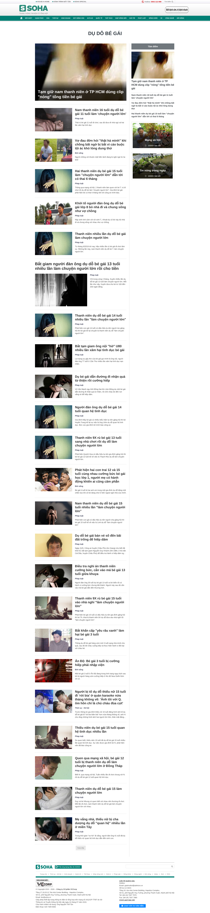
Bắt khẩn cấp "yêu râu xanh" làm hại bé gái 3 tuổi (99, 632)
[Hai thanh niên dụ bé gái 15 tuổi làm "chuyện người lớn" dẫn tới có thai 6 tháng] (53, 180)
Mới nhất (28, 18)
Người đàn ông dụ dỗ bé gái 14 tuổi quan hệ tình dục (98, 409)
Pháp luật (142, 18)
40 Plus (90, 18)
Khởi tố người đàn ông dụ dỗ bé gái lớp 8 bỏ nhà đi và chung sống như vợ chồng (100, 207)
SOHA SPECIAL (80, 2)
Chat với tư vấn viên (134, 906)
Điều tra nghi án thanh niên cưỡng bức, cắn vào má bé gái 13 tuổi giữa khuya (100, 570)
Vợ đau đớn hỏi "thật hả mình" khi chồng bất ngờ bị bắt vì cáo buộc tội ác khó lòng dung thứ (100, 144)
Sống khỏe (153, 18)
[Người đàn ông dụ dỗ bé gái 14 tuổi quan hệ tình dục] (53, 417)
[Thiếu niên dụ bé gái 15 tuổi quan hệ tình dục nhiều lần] (53, 737)
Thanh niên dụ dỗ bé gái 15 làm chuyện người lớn (98, 790)
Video (156, 874)
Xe (161, 18)
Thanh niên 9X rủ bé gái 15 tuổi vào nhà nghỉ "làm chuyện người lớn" (99, 602)
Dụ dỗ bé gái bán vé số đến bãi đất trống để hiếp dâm (98, 537)
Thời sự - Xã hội (82, 708)
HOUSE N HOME (43, 2)
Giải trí (132, 18)
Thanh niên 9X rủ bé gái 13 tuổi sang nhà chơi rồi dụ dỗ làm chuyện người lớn (98, 441)
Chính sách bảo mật (127, 900)
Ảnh (162, 874)
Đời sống (180, 18)
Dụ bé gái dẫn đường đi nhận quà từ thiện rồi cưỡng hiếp (100, 378)
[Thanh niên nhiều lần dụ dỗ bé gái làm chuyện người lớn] (53, 243)
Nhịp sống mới (120, 18)
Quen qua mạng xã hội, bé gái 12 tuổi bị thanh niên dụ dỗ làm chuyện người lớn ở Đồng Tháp (99, 762)
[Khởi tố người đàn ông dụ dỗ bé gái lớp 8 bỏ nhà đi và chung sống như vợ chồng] (53, 213)
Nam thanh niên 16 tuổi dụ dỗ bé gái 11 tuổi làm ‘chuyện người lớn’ (100, 112)
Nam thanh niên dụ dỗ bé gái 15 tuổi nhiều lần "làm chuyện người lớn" (100, 507)
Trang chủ (43, 874)
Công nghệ (169, 18)
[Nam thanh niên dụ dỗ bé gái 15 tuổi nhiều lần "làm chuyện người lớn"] (53, 513)
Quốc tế (99, 18)
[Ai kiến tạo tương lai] (176, 9)
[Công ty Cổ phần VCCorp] (70, 883)
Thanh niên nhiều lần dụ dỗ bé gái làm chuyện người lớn (100, 235)
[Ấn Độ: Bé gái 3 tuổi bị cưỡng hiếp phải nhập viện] (53, 670)
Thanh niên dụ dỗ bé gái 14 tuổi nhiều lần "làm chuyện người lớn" (100, 317)
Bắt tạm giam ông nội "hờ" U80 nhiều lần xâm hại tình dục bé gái (99, 348)
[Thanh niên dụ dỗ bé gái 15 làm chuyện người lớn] (53, 798)
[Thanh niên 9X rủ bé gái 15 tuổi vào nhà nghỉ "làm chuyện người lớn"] (53, 608)
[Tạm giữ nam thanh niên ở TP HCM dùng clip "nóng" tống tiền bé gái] (80, 72)
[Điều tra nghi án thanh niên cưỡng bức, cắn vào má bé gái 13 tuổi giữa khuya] (53, 576)
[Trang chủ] (33, 10)
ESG (47, 18)
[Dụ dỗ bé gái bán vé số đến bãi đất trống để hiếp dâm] (53, 545)
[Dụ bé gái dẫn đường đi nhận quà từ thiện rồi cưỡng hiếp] (53, 386)
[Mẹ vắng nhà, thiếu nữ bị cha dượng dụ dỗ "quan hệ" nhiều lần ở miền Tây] (53, 829)
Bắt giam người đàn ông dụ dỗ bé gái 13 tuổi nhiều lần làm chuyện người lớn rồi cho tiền (77, 266)
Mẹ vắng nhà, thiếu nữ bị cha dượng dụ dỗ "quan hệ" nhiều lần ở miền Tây (100, 823)
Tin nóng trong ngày (153, 170)
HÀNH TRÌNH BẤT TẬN (62, 2)
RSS (168, 874)
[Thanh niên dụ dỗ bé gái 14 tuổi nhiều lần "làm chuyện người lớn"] (53, 325)
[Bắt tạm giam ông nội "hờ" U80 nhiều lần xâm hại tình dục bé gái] (53, 356)
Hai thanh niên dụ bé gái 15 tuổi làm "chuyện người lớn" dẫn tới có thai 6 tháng (99, 175)
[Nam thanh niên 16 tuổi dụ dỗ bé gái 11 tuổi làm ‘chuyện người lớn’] (53, 119)
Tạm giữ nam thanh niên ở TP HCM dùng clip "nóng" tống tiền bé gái (81, 94)
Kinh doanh (65, 18)
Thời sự (55, 18)
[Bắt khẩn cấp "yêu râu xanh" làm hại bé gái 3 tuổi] (53, 640)
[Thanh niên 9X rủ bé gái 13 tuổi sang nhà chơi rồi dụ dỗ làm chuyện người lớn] (53, 447)
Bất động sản (78, 18)
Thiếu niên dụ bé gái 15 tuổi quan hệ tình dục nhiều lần (100, 729)
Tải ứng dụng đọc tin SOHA (69, 867)
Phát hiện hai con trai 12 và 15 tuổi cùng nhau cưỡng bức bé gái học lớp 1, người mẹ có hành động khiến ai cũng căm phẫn (100, 475)
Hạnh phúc (39, 18)
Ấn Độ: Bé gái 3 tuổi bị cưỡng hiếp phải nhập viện (97, 663)
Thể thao (108, 18)
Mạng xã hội (153, 140)
